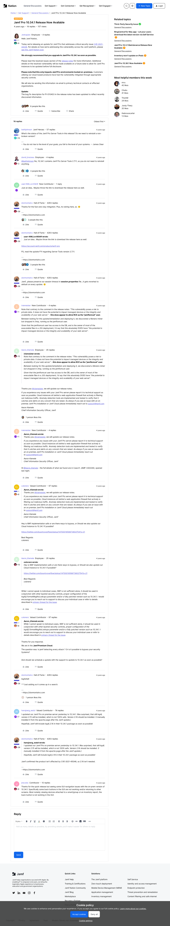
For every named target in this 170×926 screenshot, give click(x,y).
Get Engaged (104, 6)
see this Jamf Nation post (32, 50)
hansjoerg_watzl (28, 710)
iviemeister (26, 305)
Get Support (50, 6)
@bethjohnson (27, 161)
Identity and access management (142, 883)
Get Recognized (87, 6)
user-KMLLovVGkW (29, 184)
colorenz (25, 486)
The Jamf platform (99, 879)
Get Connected (67, 6)
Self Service (133, 879)
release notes (67, 61)
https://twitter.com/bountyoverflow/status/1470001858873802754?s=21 (53, 532)
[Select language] (132, 5)
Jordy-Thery (127, 105)
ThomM (125, 98)
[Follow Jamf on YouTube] (24, 893)
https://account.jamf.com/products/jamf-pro (40, 246)
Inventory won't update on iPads (128, 55)
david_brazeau (27, 157)
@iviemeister (37, 388)
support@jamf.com (96, 403)
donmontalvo (27, 203)
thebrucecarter (128, 113)
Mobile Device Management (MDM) (106, 888)
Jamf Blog (69, 892)
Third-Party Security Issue (126, 24)
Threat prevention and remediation (143, 892)
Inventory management (101, 896)
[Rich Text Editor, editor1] (59, 837)
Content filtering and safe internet (142, 896)
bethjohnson (26, 129)
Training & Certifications (75, 883)
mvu (123, 82)
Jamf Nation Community (75, 888)
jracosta (24, 783)
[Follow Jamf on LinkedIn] (19, 893)
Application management (102, 892)
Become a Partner (72, 900)
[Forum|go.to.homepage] (10, 5)
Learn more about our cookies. (133, 908)
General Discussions (33, 6)
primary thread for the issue (45, 602)
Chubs (124, 90)
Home (13, 13)
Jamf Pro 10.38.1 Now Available (128, 63)
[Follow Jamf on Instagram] (29, 893)
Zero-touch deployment (101, 883)
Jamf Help (69, 879)
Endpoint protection (136, 888)
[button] (144, 5)
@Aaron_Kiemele (31, 468)
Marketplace (70, 896)
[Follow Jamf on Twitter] (13, 893)
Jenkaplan (25, 35)
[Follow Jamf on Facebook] (34, 893)
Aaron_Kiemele (27, 350)
